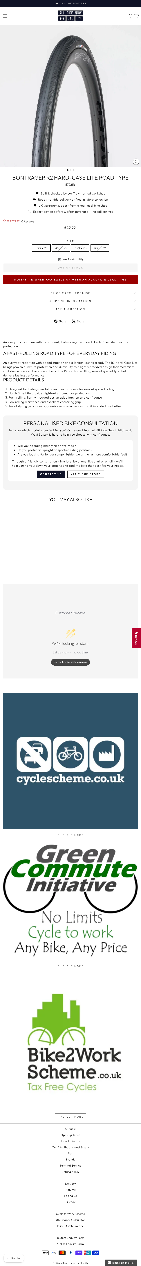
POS (55, 1262)
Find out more (71, 835)
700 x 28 (80, 248)
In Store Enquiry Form (71, 1237)
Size (70, 241)
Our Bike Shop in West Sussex (70, 1147)
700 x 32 (99, 248)
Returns (70, 1189)
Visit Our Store (86, 474)
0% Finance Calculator (70, 1220)
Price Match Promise (70, 293)
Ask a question (70, 309)
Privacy (70, 1202)
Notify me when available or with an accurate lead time (70, 279)
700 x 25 (61, 248)
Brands (70, 1159)
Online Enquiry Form (70, 1244)
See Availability (73, 259)
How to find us (70, 1141)
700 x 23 (41, 248)
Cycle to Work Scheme (70, 1214)
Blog (71, 1153)
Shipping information (71, 300)
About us (70, 1129)
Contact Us (51, 474)
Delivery (70, 1183)
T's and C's (70, 1195)
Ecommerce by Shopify (75, 1262)
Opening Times (70, 1135)
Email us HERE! (123, 1262)
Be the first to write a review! (70, 662)
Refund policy (70, 1172)
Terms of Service (70, 1165)
